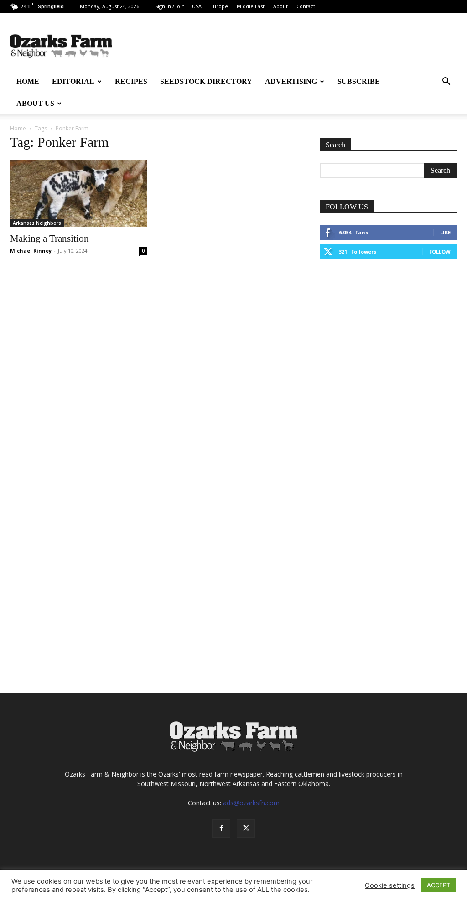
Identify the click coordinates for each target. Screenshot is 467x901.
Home (27, 81)
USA (197, 6)
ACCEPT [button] (438, 885)
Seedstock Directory (206, 81)
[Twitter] (246, 828)
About (280, 6)
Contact (305, 6)
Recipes (131, 81)
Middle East (251, 6)
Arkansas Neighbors (37, 223)
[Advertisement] (388, 337)
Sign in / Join (170, 6)
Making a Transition (49, 238)
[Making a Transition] (78, 193)
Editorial (73, 81)
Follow (440, 251)
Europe (219, 6)
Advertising (291, 81)
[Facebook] (221, 828)
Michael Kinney (31, 250)
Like (445, 232)
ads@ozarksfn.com (251, 802)
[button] (446, 82)
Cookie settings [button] (390, 885)
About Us (35, 103)
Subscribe (358, 81)
